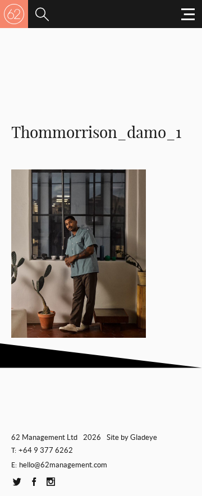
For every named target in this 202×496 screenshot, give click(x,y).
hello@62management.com (63, 465)
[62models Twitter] (16, 482)
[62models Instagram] (50, 482)
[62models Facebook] (33, 482)
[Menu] (42, 14)
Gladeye (143, 437)
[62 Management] (14, 14)
